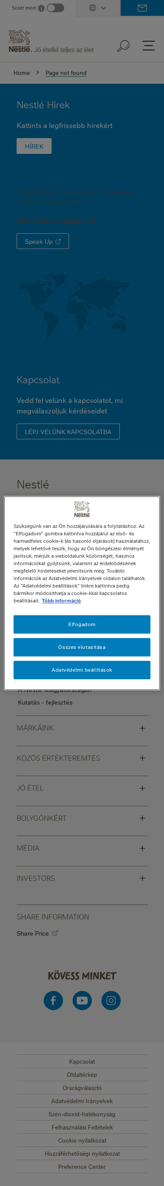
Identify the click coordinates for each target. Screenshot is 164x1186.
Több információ (61, 600)
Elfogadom (82, 624)
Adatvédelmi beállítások (82, 669)
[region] (82, 593)
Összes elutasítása (81, 647)
